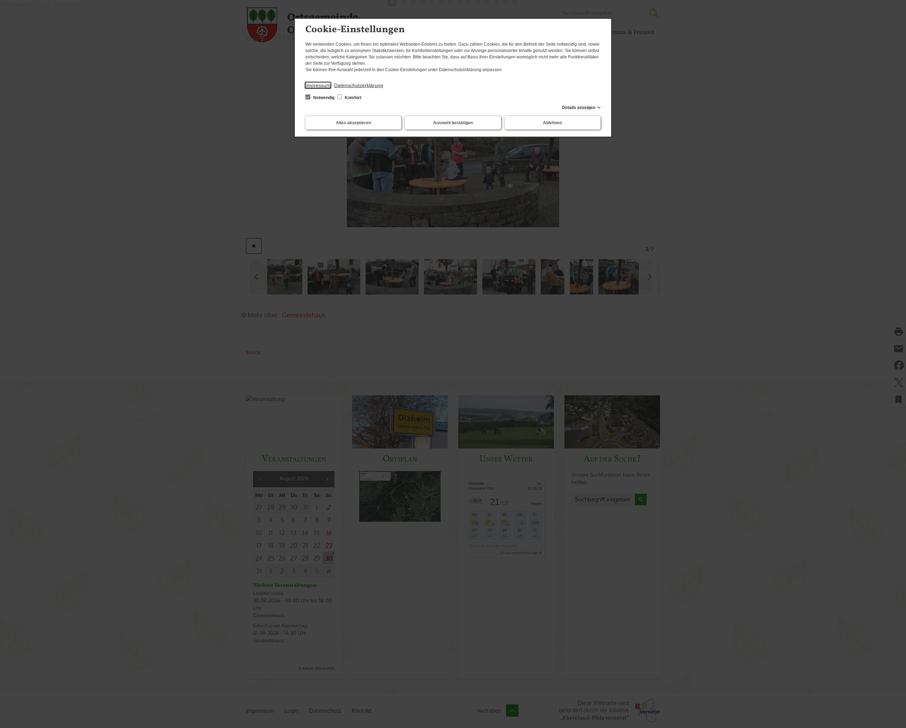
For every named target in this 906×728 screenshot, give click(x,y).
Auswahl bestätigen (453, 122)
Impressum (318, 85)
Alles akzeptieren (353, 122)
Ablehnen (552, 122)
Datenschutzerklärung (358, 85)
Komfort (352, 97)
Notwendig (324, 97)
